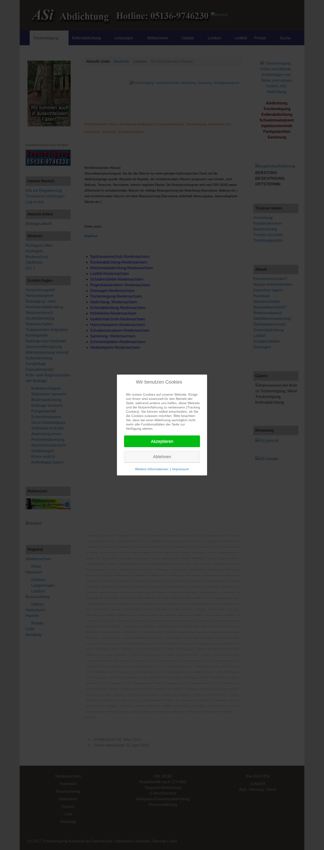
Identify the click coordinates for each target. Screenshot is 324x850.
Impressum (180, 469)
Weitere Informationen (151, 469)
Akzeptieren (162, 441)
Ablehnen (162, 456)
